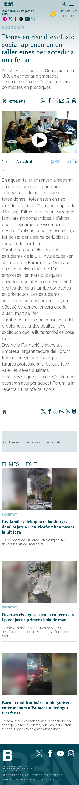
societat (9, 514)
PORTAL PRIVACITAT (53, 779)
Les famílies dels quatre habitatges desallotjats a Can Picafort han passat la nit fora (38, 526)
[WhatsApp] (68, 101)
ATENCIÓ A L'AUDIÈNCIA (22, 779)
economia (13, 27)
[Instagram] (21, 19)
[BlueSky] (34, 19)
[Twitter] (43, 101)
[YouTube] (27, 19)
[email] (61, 101)
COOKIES (7, 779)
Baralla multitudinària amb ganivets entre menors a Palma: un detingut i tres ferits (36, 707)
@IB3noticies (61, 161)
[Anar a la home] (5, 19)
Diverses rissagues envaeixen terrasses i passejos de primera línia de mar (38, 617)
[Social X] (10, 19)
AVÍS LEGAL (38, 779)
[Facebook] (15, 19)
